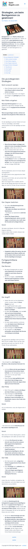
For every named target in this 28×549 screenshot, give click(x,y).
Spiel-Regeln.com (14, 4)
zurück (14, 537)
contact (24, 545)
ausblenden (10, 54)
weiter (14, 540)
